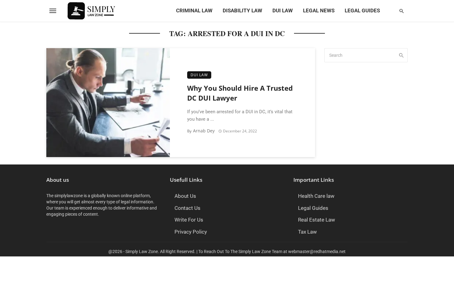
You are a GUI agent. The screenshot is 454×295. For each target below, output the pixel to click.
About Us (185, 196)
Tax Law (307, 232)
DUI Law (282, 11)
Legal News (318, 11)
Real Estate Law (316, 220)
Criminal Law (194, 11)
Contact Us (187, 208)
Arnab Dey (204, 131)
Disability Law (242, 11)
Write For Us (188, 220)
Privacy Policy (190, 232)
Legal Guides (362, 11)
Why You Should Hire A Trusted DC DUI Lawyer (240, 93)
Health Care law (316, 196)
